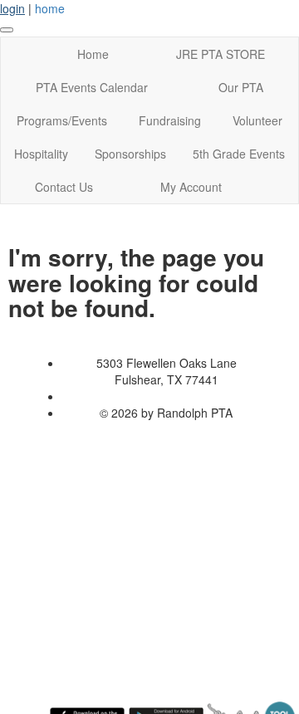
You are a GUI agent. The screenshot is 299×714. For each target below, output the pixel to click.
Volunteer (257, 120)
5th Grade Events (239, 153)
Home (93, 54)
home (50, 8)
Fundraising (170, 120)
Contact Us (64, 186)
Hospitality (41, 153)
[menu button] (6, 29)
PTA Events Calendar (92, 87)
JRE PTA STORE (220, 54)
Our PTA (240, 87)
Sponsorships (130, 153)
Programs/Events (62, 120)
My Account (191, 186)
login (12, 8)
